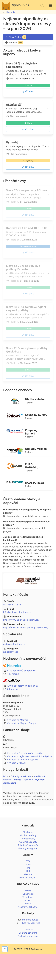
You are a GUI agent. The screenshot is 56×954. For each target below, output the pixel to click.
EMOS (28, 890)
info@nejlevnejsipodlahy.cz (17, 612)
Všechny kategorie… (28, 848)
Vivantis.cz (28, 897)
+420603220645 (12, 604)
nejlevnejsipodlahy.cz (14, 644)
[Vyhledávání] (42, 5)
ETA (28, 861)
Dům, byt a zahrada (21, 776)
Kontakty (28, 929)
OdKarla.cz (28, 893)
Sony (28, 864)
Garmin (28, 874)
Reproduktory (28, 838)
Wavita (28, 903)
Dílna (5, 776)
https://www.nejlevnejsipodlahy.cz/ (21, 619)
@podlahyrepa (10, 651)
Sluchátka (28, 832)
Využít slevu (28, 91)
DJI (28, 871)
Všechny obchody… (28, 906)
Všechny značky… (28, 877)
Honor (28, 867)
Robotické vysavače (28, 845)
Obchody (10, 12)
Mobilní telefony (28, 835)
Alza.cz (28, 900)
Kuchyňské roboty (28, 842)
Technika (28, 779)
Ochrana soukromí (28, 932)
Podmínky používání (28, 936)
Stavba (17, 779)
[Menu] (50, 5)
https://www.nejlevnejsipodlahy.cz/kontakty (25, 627)
